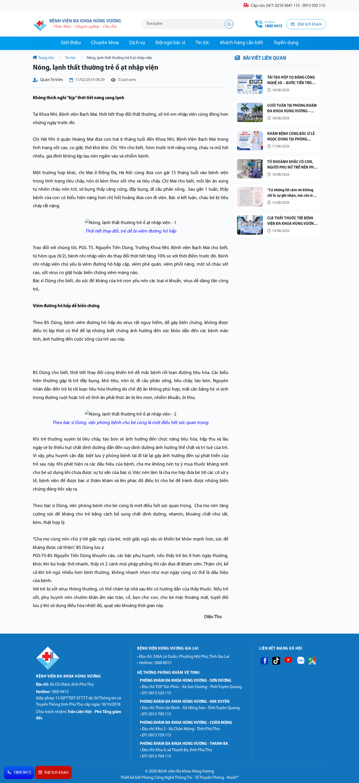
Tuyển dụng (286, 43)
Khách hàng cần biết (241, 43)
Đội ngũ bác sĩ (170, 43)
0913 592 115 (313, 6)
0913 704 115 (159, 756)
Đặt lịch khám (309, 24)
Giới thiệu (71, 43)
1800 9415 (52, 692)
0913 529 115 (159, 693)
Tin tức (202, 43)
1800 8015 (162, 663)
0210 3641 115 (287, 6)
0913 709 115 (159, 714)
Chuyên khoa (105, 43)
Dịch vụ (137, 43)
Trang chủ (46, 58)
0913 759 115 (159, 735)
